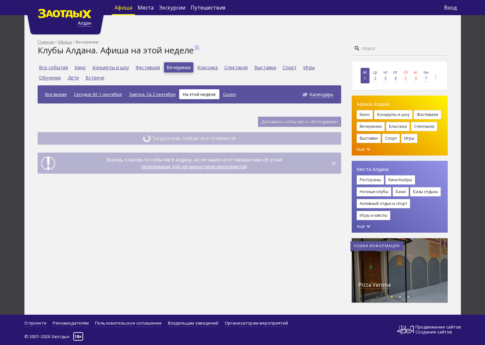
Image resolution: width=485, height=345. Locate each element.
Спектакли (236, 67)
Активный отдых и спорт (383, 203)
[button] (392, 295)
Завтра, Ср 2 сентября (152, 94)
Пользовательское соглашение (128, 323)
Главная (46, 42)
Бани (401, 191)
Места (146, 7)
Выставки (265, 67)
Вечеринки (179, 67)
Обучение (50, 77)
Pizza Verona (374, 284)
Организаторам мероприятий (256, 323)
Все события (53, 67)
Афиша (123, 7)
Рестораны (370, 180)
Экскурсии (172, 7)
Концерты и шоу (110, 67)
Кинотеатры (400, 180)
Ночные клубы (374, 191)
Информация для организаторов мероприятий (194, 166)
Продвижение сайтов (438, 327)
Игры (309, 67)
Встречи (94, 77)
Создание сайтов (433, 332)
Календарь (321, 94)
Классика (207, 67)
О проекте (35, 323)
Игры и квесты (373, 215)
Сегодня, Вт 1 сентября (98, 94)
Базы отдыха (425, 191)
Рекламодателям (71, 323)
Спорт (290, 67)
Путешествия (208, 7)
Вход (450, 7)
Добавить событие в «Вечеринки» (299, 122)
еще (361, 149)
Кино (80, 67)
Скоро (229, 94)
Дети (73, 77)
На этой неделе (199, 94)
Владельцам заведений (193, 323)
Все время (56, 94)
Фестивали (148, 67)
